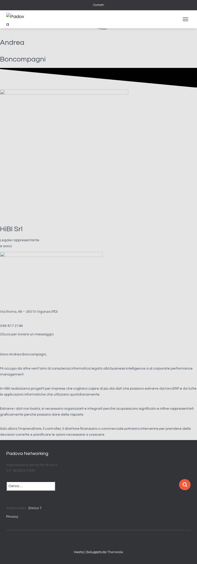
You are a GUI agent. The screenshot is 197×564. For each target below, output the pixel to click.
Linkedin (103, 541)
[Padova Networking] (17, 19)
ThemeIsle (115, 552)
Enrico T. (35, 508)
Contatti (98, 5)
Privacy (12, 516)
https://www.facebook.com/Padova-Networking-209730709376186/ (94, 541)
